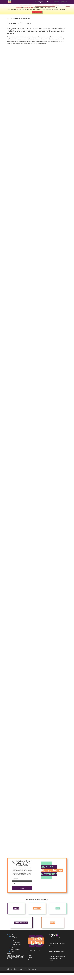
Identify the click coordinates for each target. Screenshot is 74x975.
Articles (55, 2)
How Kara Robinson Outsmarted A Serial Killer (37, 413)
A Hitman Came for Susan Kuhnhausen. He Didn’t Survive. (37, 691)
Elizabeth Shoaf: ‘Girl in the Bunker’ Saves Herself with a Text (37, 134)
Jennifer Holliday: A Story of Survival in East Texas (37, 602)
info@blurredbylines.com (34, 950)
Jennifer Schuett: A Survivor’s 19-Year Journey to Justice (37, 88)
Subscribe (22, 888)
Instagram (30, 955)
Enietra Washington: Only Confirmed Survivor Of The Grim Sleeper (37, 366)
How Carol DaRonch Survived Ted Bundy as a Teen (37, 320)
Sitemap (30, 959)
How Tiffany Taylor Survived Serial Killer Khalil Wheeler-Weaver (37, 786)
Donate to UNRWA (37, 12)
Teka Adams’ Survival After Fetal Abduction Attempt (37, 506)
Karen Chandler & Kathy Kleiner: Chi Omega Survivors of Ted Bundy (37, 227)
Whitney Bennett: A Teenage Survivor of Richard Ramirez (37, 645)
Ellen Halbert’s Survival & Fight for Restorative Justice (37, 555)
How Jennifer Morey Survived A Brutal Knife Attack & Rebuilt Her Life (37, 459)
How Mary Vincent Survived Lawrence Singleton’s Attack (37, 737)
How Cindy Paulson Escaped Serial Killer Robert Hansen (37, 848)
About (48, 2)
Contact (64, 2)
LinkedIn (30, 957)
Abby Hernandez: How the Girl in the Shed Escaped (37, 274)
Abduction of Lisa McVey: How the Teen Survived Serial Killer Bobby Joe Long (37, 181)
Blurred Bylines (39, 2)
